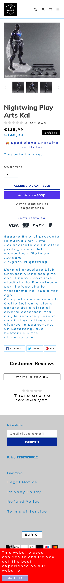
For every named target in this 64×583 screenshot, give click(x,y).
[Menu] (58, 9)
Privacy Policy (24, 492)
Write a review (32, 376)
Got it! (15, 578)
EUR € (31, 534)
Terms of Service (27, 511)
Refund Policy (23, 501)
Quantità (13, 166)
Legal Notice (22, 482)
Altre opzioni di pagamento (32, 205)
